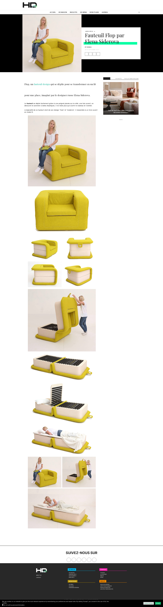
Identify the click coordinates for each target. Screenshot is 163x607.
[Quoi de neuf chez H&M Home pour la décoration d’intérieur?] (121, 98)
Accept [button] (158, 603)
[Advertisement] (84, 5)
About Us (38, 575)
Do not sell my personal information (14, 605)
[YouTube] (89, 560)
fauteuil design (42, 84)
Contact (38, 577)
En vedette (119, 78)
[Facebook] (86, 54)
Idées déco (89, 31)
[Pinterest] (94, 54)
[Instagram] (79, 560)
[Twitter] (94, 560)
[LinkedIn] (84, 560)
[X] (90, 54)
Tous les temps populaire (131, 78)
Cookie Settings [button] (148, 603)
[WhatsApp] (98, 54)
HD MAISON (72, 569)
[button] (139, 12)
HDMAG (89, 47)
